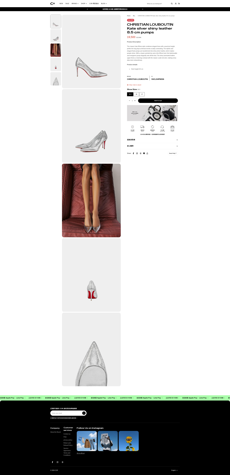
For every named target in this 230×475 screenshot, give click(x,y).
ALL (134, 15)
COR (56, 470)
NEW (61, 3)
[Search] (172, 3)
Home (128, 15)
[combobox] (160, 3)
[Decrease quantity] (129, 100)
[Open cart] (179, 3)
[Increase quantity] (135, 100)
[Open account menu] (175, 3)
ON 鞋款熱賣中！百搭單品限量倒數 (115, 9)
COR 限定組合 (94, 3)
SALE (67, 3)
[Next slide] (142, 9)
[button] (137, 153)
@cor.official (81, 453)
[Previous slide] (87, 9)
